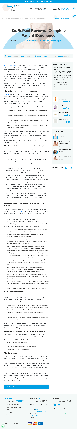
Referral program (11, 412)
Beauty (13, 6)
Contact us (41, 18)
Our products (13, 18)
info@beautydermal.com (40, 411)
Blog (26, 18)
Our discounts (10, 415)
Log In (57, 18)
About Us (32, 18)
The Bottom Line (58, 87)
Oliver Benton (68, 56)
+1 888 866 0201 (34, 415)
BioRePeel (7, 94)
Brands (21, 18)
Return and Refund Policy (13, 407)
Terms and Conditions (13, 404)
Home (4, 18)
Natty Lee (54, 56)
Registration (65, 18)
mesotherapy (21, 211)
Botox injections (13, 65)
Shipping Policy (10, 409)
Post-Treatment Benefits (61, 80)
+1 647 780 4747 (34, 419)
